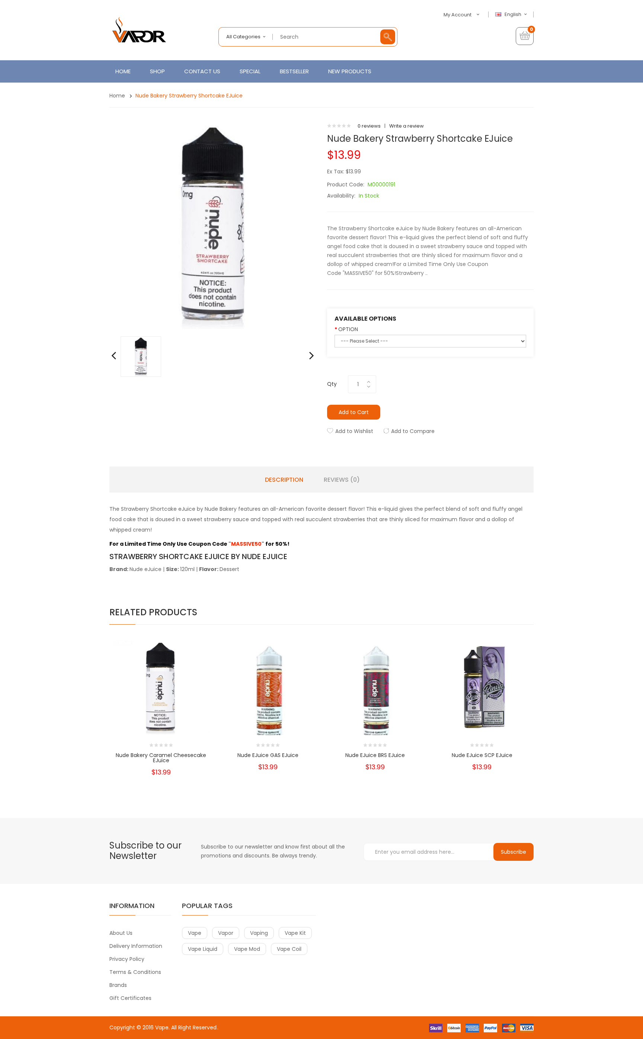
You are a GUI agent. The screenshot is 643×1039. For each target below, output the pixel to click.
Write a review (406, 125)
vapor (225, 933)
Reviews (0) (342, 480)
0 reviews (369, 125)
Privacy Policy (126, 959)
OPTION (348, 329)
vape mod (247, 949)
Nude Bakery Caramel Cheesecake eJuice (161, 757)
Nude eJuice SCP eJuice (482, 755)
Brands (118, 985)
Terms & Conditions (135, 972)
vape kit (295, 933)
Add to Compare (413, 431)
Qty (332, 384)
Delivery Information (135, 946)
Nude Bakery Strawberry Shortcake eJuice (189, 95)
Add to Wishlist (354, 431)
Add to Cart (354, 412)
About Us (120, 933)
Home (117, 95)
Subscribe (513, 852)
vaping (259, 933)
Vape (162, 1027)
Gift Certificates (130, 998)
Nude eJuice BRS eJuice (375, 755)
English (513, 14)
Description (284, 480)
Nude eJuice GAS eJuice (267, 755)
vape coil (289, 949)
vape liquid (202, 949)
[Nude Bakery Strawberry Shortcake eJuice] (141, 356)
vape (194, 933)
